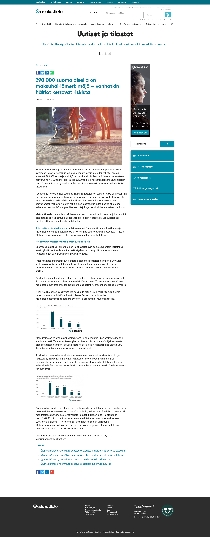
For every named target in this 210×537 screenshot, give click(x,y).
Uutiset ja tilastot (95, 2)
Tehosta (110, 508)
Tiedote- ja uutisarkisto (148, 199)
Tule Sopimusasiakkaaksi (131, 24)
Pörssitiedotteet (145, 166)
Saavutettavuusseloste (125, 532)
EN (95, 12)
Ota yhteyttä (90, 508)
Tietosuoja (109, 2)
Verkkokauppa (55, 2)
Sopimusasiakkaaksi (93, 510)
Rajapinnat (122, 2)
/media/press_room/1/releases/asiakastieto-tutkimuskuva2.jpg (77, 463)
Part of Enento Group (84, 532)
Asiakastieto (40, 2)
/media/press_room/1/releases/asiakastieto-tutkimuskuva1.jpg (77, 459)
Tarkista (110, 505)
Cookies (98, 532)
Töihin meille (90, 512)
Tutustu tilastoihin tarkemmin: (51, 228)
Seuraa (109, 510)
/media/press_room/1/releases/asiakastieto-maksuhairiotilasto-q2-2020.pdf (84, 450)
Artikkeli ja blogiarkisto (148, 188)
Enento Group (135, 2)
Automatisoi (112, 512)
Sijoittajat (80, 2)
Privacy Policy (108, 532)
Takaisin (43, 65)
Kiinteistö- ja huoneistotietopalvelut (71, 24)
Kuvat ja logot (144, 178)
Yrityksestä (89, 514)
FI (90, 12)
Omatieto (69, 2)
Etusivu (88, 505)
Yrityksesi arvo (112, 514)
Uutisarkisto (143, 155)
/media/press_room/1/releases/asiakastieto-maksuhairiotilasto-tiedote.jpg (83, 455)
